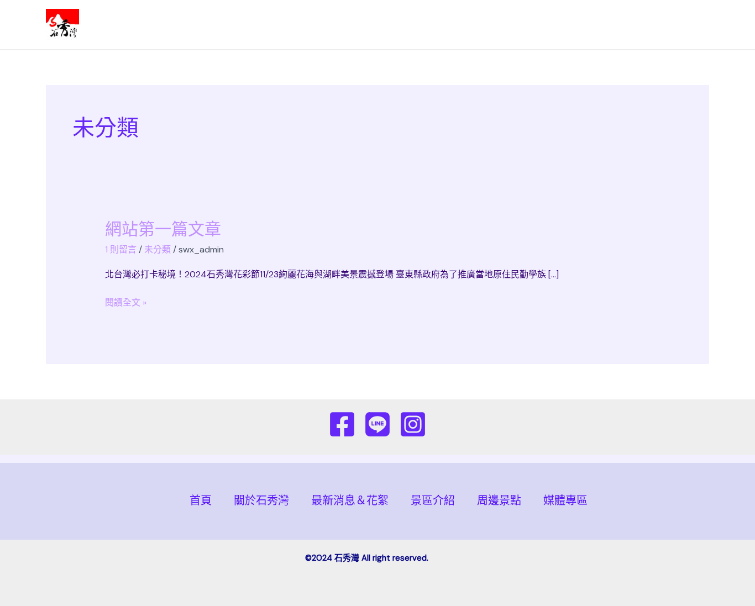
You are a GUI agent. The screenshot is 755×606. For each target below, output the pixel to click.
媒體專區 (682, 24)
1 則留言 (121, 249)
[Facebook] (342, 424)
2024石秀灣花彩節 (134, 24)
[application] (588, 25)
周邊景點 (629, 24)
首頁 (380, 24)
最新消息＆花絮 (499, 24)
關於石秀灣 (428, 24)
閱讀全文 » (125, 302)
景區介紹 (565, 24)
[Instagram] (413, 424)
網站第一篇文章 (163, 228)
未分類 (157, 249)
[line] (377, 424)
